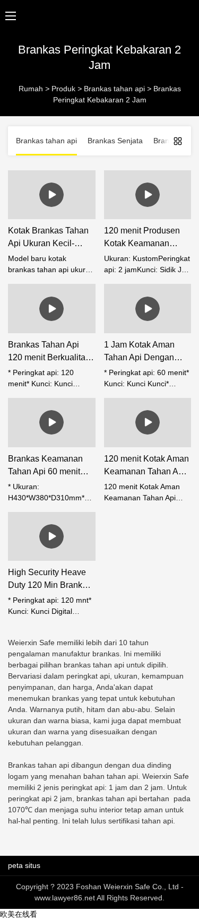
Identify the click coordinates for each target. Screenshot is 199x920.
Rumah (31, 88)
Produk (63, 88)
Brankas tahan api (114, 88)
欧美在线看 (18, 914)
